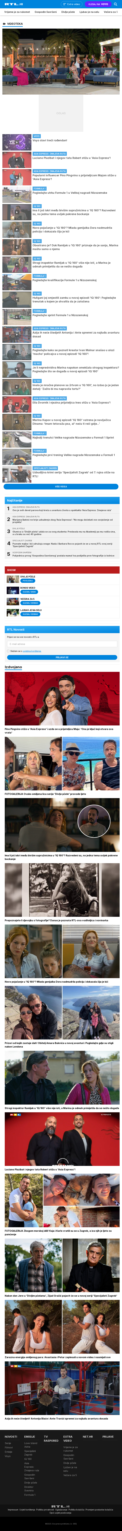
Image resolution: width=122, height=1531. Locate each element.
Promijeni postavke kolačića (99, 1509)
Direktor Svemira (28, 1488)
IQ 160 (28, 1458)
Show (11, 570)
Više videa (61, 486)
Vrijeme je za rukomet (17, 11)
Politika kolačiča (76, 1509)
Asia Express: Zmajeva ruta (31, 1467)
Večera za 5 (111, 11)
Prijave (108, 1436)
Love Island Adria (30, 1445)
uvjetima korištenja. (32, 651)
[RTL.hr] (14, 4)
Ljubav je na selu (89, 11)
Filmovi (9, 1447)
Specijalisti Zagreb (30, 1453)
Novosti (11, 1436)
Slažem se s (25, 651)
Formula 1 (29, 1494)
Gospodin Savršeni (46, 11)
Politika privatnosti (45, 1509)
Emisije (8, 1451)
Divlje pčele (68, 11)
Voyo (8, 1456)
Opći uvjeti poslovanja (60, 1512)
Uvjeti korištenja (27, 1509)
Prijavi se (62, 657)
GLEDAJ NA (94, 4)
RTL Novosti (15, 629)
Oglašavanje (61, 1509)
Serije (8, 1443)
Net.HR (88, 1436)
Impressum (13, 1509)
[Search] (115, 4)
